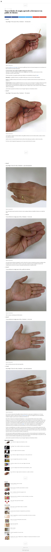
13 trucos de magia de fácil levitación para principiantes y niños (21, 467)
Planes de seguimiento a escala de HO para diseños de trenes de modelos (23, 515)
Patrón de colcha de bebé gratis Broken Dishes (18, 519)
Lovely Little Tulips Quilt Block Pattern (16, 500)
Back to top (25, 547)
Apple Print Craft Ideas (14, 523)
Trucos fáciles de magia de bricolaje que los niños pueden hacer (21, 454)
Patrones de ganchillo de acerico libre (16, 532)
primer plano (25, 415)
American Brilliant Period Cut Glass (16, 483)
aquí (37, 75)
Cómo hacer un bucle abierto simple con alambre (18, 506)
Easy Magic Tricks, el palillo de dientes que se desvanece (20, 446)
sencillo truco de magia (13, 67)
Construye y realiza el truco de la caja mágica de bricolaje (20, 463)
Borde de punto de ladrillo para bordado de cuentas (19, 487)
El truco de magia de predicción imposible (17, 450)
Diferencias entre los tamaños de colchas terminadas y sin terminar (21, 496)
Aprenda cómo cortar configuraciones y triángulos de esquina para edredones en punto (25, 536)
